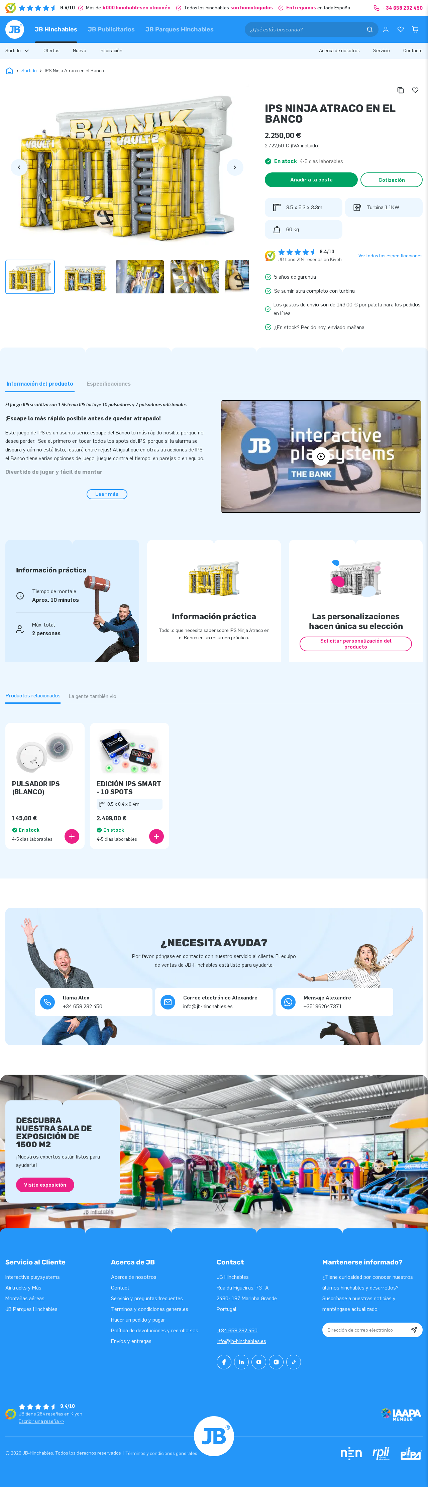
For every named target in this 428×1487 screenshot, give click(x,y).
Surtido (29, 71)
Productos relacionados (33, 695)
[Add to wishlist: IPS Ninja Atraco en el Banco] (415, 90)
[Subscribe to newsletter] (414, 1330)
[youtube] (258, 1362)
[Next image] (235, 167)
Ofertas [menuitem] (51, 50)
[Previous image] (19, 167)
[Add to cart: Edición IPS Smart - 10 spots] (156, 836)
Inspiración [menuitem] (111, 50)
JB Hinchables (56, 29)
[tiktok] (293, 1362)
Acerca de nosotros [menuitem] (339, 50)
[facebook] (224, 1362)
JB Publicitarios (111, 29)
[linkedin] (241, 1362)
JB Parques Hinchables (179, 29)
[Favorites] (400, 29)
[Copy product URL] (400, 90)
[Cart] (415, 29)
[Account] (386, 29)
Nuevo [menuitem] (79, 50)
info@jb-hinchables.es (241, 1341)
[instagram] (276, 1362)
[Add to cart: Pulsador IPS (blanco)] (72, 836)
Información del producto (40, 384)
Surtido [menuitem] (13, 50)
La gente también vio (92, 696)
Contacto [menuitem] (413, 50)
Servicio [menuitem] (381, 50)
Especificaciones (109, 384)
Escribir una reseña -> (41, 1421)
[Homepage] (14, 29)
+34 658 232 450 (237, 1330)
